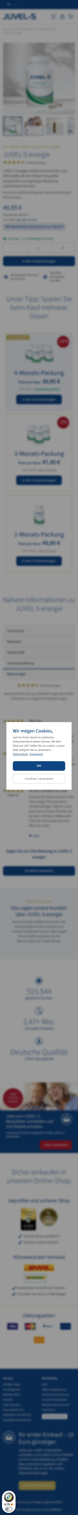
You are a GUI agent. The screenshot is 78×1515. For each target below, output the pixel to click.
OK (39, 766)
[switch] (8, 1509)
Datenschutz (20, 754)
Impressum (36, 754)
